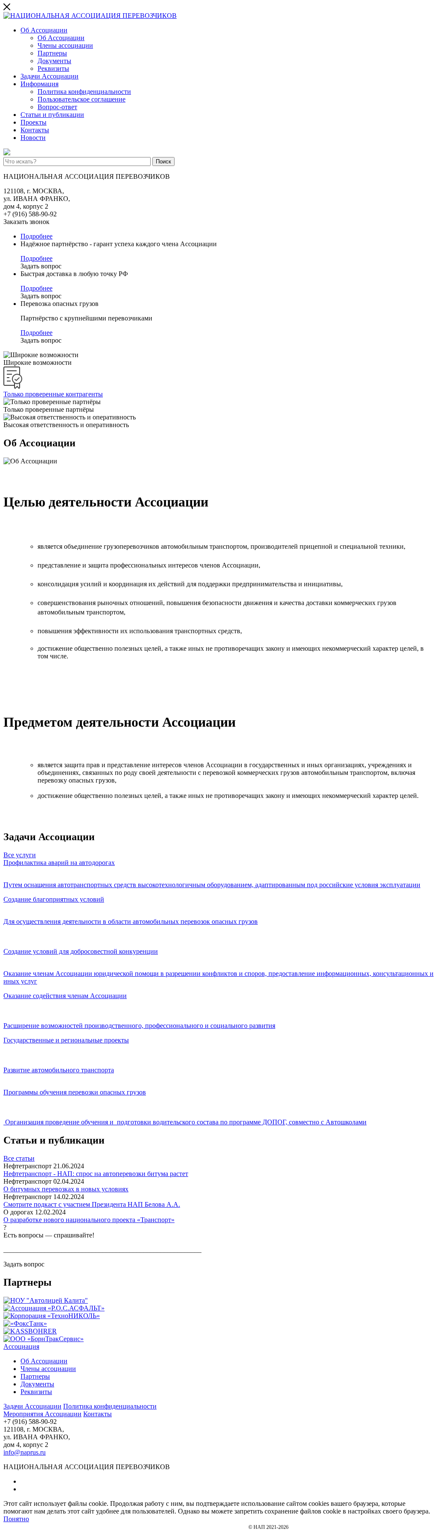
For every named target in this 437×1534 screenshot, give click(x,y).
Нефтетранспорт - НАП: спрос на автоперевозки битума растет (95, 1173)
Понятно (16, 1518)
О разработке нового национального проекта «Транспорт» (89, 1219)
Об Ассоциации (43, 30)
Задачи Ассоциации (49, 76)
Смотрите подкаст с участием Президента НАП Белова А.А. (91, 1204)
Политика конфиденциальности (84, 91)
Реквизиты (53, 68)
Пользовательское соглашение (81, 99)
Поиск (163, 161)
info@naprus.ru (24, 1452)
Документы (54, 60)
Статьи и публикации (52, 114)
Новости (33, 137)
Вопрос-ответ (57, 107)
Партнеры (52, 53)
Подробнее (36, 236)
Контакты (34, 130)
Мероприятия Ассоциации (42, 1414)
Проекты (33, 122)
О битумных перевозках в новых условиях (65, 1189)
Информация (39, 83)
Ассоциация (21, 1346)
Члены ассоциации (65, 45)
